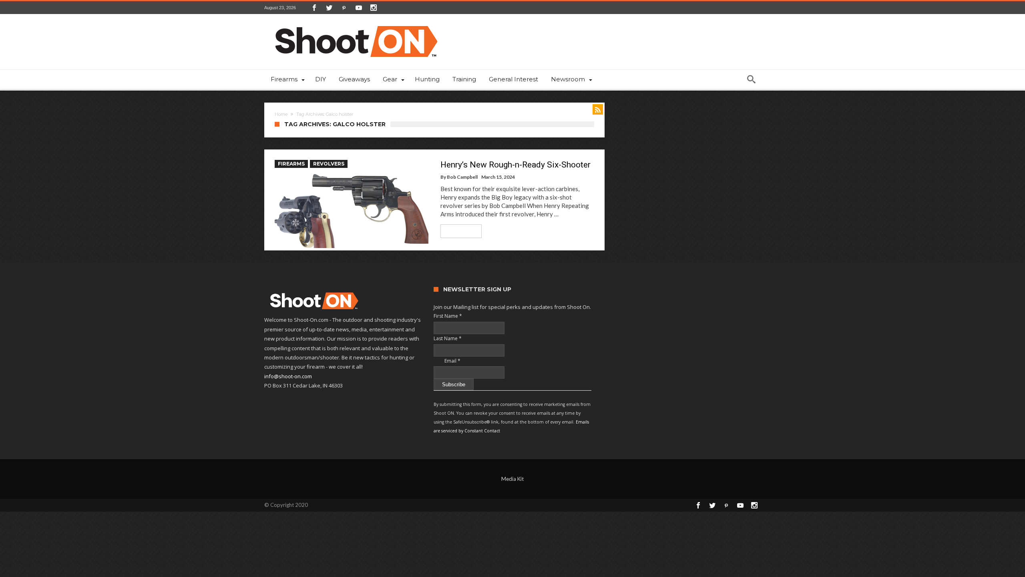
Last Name (448, 338)
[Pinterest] (344, 7)
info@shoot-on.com (288, 376)
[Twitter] (329, 7)
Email (447, 360)
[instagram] (373, 7)
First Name (448, 316)
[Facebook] (314, 7)
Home (281, 114)
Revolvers (328, 164)
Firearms (291, 164)
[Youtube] (358, 7)
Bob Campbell (462, 177)
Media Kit (512, 479)
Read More (458, 231)
